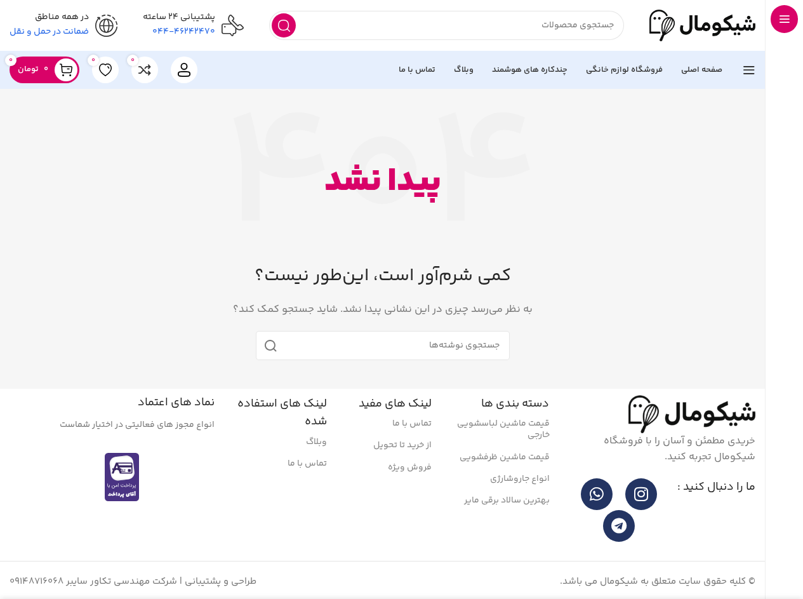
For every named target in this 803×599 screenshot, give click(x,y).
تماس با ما (412, 424)
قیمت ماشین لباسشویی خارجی (503, 429)
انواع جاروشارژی (520, 479)
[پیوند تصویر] (691, 414)
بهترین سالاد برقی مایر (507, 501)
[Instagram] (641, 494)
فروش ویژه (410, 467)
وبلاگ (316, 442)
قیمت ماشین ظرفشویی (505, 457)
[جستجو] (284, 25)
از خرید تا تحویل (402, 445)
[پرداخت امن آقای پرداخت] (125, 476)
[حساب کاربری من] (184, 70)
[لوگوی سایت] (702, 25)
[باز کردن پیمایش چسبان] (749, 70)
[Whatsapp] (597, 494)
